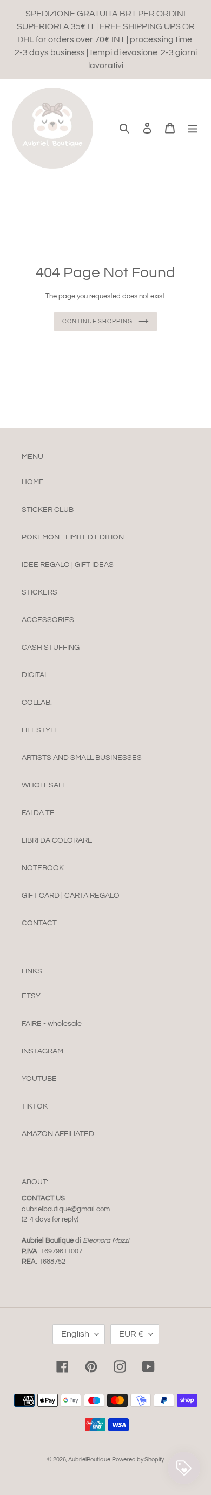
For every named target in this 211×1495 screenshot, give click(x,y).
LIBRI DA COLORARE (57, 840)
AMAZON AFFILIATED (58, 1134)
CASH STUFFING (51, 647)
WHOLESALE (44, 785)
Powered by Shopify (138, 1460)
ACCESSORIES (48, 620)
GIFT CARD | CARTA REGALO (71, 895)
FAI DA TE (38, 813)
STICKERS (39, 592)
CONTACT (39, 923)
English (75, 1334)
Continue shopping (97, 321)
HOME (33, 482)
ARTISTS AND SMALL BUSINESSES (82, 758)
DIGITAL (35, 675)
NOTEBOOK (43, 868)
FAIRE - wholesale (52, 1023)
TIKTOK (35, 1106)
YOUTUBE (39, 1079)
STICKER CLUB (48, 509)
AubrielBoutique (89, 1460)
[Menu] (192, 128)
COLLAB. (37, 702)
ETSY (31, 996)
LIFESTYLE (40, 730)
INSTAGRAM (42, 1051)
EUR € (131, 1334)
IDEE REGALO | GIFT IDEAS (68, 565)
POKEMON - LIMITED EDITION (73, 537)
